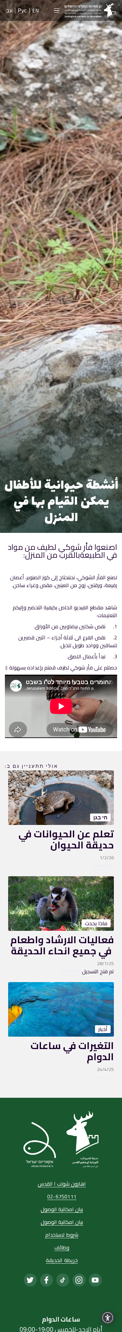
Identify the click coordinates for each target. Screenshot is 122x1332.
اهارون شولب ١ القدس (62, 1184)
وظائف (61, 1248)
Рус (22, 10)
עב (9, 10)
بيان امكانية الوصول (62, 1210)
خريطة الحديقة (61, 1261)
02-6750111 (61, 1197)
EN (35, 10)
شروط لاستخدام (61, 1235)
